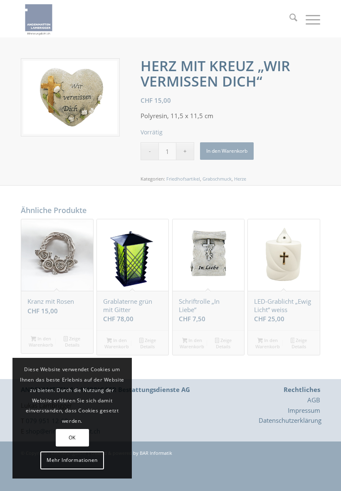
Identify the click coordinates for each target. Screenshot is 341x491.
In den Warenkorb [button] (41, 341)
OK (72, 437)
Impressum (304, 410)
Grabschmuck (217, 179)
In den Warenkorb (226, 150)
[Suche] (289, 18)
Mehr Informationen (72, 460)
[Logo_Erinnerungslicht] (39, 18)
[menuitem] (289, 18)
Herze (240, 179)
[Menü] (308, 18)
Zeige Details (72, 341)
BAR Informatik (156, 453)
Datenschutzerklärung (290, 420)
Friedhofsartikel (183, 179)
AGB (313, 400)
